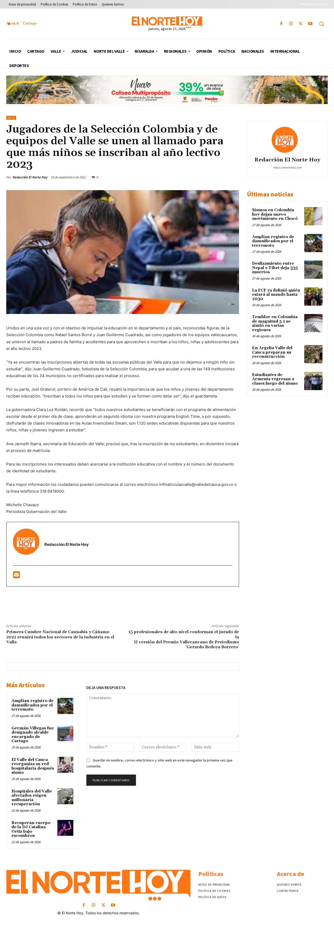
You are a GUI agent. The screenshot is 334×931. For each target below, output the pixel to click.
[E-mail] (16, 576)
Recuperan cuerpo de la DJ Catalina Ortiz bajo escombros (30, 829)
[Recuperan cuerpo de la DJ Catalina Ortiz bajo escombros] (65, 828)
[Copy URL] (146, 606)
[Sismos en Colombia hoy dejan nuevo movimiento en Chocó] (313, 216)
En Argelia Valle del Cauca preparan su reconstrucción (272, 352)
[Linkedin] (214, 177)
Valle (11, 117)
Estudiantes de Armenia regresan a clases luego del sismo (275, 379)
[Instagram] (290, 23)
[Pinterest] (190, 177)
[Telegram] (134, 606)
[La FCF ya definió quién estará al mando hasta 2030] (313, 296)
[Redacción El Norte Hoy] (287, 140)
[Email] (226, 177)
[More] (158, 606)
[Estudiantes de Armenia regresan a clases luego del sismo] (313, 381)
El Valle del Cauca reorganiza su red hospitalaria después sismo (32, 766)
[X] (300, 23)
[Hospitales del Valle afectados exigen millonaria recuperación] (65, 796)
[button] (321, 23)
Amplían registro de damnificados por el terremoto (32, 705)
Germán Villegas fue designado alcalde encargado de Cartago (32, 735)
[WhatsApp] (202, 177)
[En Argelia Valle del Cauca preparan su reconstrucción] (313, 354)
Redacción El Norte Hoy (30, 177)
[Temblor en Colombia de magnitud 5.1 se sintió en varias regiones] (313, 323)
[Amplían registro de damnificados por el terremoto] (65, 706)
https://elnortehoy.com (287, 167)
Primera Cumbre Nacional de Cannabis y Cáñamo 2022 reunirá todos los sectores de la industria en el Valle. (60, 636)
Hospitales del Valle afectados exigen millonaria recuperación (31, 798)
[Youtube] (310, 23)
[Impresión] (238, 177)
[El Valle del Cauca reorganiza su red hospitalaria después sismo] (65, 765)
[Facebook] (281, 23)
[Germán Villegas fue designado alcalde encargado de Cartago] (65, 733)
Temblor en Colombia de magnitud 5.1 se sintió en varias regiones (274, 323)
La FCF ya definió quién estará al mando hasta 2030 (276, 294)
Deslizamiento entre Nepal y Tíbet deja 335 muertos (275, 268)
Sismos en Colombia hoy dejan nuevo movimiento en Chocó (275, 214)
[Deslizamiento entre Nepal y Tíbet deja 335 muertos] (313, 270)
